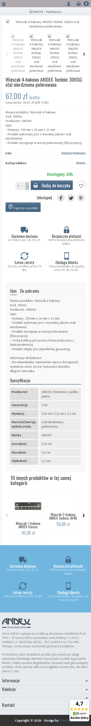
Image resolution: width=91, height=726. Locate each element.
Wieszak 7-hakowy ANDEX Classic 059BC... (28, 527)
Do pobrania (29, 291)
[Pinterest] (81, 198)
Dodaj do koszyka (55, 185)
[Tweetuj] (71, 198)
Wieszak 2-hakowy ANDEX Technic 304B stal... (63, 518)
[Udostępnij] (61, 198)
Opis (13, 291)
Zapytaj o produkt (23, 207)
